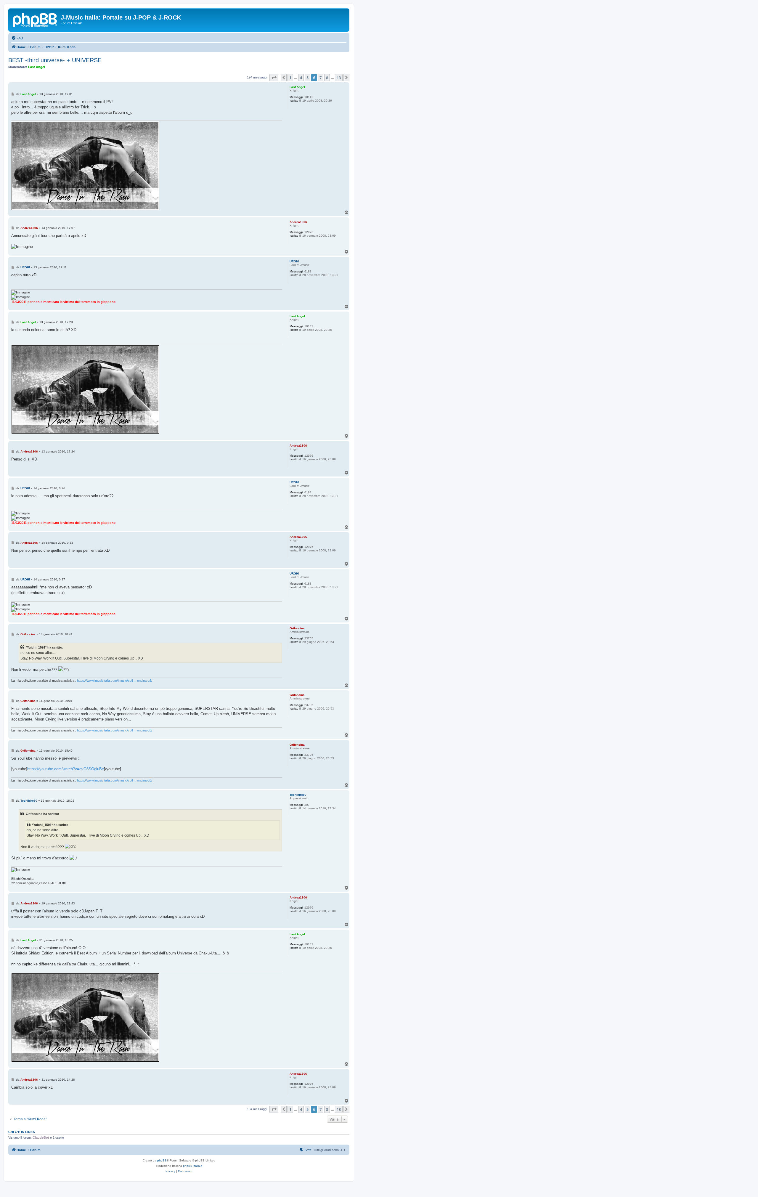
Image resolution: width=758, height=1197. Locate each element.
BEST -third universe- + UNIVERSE (55, 60)
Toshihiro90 (298, 794)
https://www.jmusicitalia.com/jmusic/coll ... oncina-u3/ (114, 680)
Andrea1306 (298, 222)
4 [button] (301, 77)
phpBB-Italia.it (192, 1165)
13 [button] (339, 77)
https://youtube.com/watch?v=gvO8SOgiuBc (65, 769)
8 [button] (327, 77)
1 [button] (290, 77)
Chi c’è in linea (21, 1132)
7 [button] (320, 77)
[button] (273, 77)
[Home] (35, 19)
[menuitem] (17, 38)
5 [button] (307, 77)
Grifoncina (297, 628)
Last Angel (36, 67)
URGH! (294, 261)
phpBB (162, 1160)
